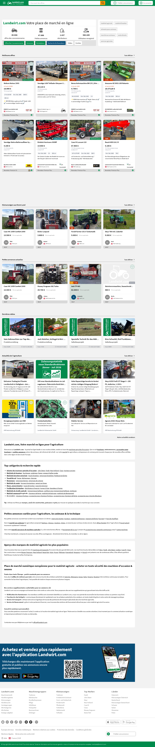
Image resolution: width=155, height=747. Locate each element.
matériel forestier (121, 23)
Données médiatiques (23, 729)
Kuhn (51, 552)
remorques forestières (47, 476)
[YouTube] (2, 722)
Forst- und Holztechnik (63, 700)
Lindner (118, 550)
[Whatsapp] (20, 722)
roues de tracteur (29, 486)
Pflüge (31, 702)
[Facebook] (11, 722)
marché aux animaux (108, 35)
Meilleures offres (8, 55)
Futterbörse (60, 708)
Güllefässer (32, 705)
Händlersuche (5, 702)
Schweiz (114, 705)
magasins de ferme (92, 519)
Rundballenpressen (35, 700)
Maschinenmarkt (6, 695)
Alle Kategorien (6, 708)
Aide (5, 738)
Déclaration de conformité (24, 734)
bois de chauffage (112, 519)
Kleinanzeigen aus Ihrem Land (13, 205)
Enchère (78, 43)
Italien (114, 708)
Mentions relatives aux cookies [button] (44, 729)
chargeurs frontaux (22, 496)
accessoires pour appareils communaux (98, 529)
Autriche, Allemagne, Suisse (74, 577)
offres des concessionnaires (14, 43)
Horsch (84, 552)
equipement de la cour (70, 529)
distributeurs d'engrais (32, 488)
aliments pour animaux (108, 29)
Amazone (77, 552)
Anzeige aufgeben (7, 713)
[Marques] (30, 722)
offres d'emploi (101, 523)
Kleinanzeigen (6, 700)
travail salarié (124, 523)
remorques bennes (22, 481)
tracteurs (67, 519)
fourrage (101, 519)
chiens (63, 523)
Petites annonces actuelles (12, 259)
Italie (85, 577)
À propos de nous (7, 729)
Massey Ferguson (26, 552)
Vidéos (70, 43)
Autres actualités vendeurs (126, 437)
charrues (33, 478)
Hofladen (59, 713)
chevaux (51, 523)
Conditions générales (83, 729)
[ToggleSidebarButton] (4, 3)
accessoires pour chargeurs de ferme (65, 496)
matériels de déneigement (65, 493)
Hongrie (90, 577)
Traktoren (32, 695)
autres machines (122, 529)
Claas (61, 470)
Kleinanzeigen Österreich (120, 697)
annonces (30, 43)
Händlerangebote (7, 697)
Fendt (47, 470)
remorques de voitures (36, 481)
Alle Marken (5, 710)
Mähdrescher (33, 697)
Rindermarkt (60, 702)
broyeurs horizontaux (28, 483)
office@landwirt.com (40, 622)
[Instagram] (7, 722)
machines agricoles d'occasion (79, 449)
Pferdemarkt (60, 705)
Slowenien (115, 710)
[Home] (15, 3)
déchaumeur (26, 478)
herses (19, 478)
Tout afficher (128, 55)
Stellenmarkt (60, 710)
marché (64, 452)
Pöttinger (62, 552)
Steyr (101, 550)
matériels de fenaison (78, 519)
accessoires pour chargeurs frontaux (41, 496)
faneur (40, 473)
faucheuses (26, 473)
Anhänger (32, 713)
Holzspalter (32, 708)
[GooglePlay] (31, 676)
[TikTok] (16, 722)
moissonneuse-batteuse (35, 491)
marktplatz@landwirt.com (99, 744)
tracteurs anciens (69, 470)
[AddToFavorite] (31, 64)
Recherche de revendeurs (56, 43)
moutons (57, 523)
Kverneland (69, 552)
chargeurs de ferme (35, 493)
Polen (113, 713)
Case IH (123, 550)
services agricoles (107, 41)
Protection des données (65, 729)
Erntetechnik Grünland (63, 697)
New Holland (54, 470)
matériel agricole (106, 23)
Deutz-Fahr (87, 713)
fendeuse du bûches (60, 476)
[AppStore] (11, 676)
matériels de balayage (49, 493)
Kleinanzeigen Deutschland (120, 702)
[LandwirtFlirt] (36, 722)
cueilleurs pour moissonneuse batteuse (56, 491)
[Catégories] (26, 722)
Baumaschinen (34, 710)
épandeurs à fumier (56, 488)
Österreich (115, 695)
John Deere (41, 470)
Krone (56, 552)
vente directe (122, 35)
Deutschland (116, 700)
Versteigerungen (6, 705)
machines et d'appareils (41, 550)
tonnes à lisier (44, 488)
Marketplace (40, 43)
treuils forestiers (33, 476)
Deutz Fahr (45, 552)
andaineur (34, 473)
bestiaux (44, 523)
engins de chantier (57, 519)
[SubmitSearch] (102, 3)
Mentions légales (7, 734)
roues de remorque (41, 486)
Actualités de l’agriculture (12, 355)
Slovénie (96, 577)
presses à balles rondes (50, 473)
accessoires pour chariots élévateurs (90, 496)
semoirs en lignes (41, 483)
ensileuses (73, 491)
